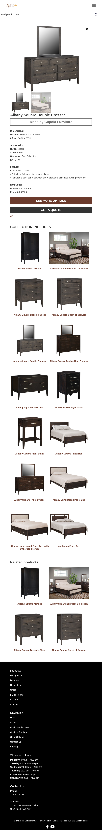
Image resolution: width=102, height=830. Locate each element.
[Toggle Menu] (94, 5)
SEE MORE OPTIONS (51, 200)
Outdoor (14, 704)
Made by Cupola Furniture (51, 122)
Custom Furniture (18, 732)
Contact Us (15, 742)
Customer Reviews (19, 727)
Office (13, 690)
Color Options (17, 737)
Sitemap (14, 746)
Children (14, 699)
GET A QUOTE (51, 210)
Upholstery (15, 685)
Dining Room (16, 675)
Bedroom (14, 680)
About (13, 722)
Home (13, 717)
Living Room (16, 695)
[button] (87, 29)
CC (11, 216)
